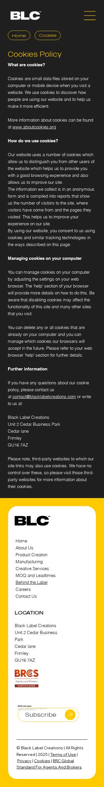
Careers (23, 589)
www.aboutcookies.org (34, 127)
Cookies (42, 760)
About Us (25, 547)
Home (21, 541)
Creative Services (32, 568)
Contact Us (26, 596)
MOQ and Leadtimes (36, 575)
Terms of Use (63, 754)
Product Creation (31, 554)
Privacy (24, 760)
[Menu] (90, 15)
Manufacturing (29, 561)
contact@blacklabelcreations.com (44, 396)
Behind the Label (31, 582)
